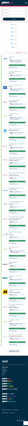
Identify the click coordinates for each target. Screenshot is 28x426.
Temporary (14, 43)
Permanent (14, 39)
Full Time (14, 32)
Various (14, 47)
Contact (4, 372)
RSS (25, 52)
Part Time (14, 35)
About (3, 374)
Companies (4, 371)
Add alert (19, 52)
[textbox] (14, 16)
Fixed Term (14, 28)
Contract (14, 24)
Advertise (4, 369)
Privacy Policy (16, 409)
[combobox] (14, 16)
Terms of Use (12, 412)
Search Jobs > (5, 367)
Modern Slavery (5, 412)
